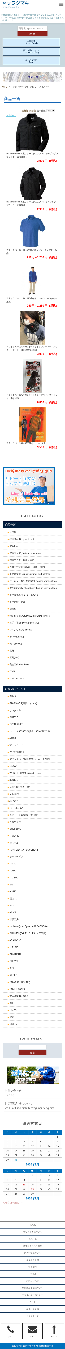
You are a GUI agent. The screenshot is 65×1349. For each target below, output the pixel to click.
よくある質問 (32, 1260)
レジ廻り (14, 532)
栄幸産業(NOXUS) (18, 996)
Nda (11, 905)
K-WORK (14, 835)
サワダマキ (15, 710)
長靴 (11, 650)
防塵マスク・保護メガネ (21, 560)
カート (32, 1302)
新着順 (32, 110)
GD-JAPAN (15, 954)
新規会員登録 (32, 1309)
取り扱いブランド (15, 688)
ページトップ (54, 1336)
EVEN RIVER (16, 724)
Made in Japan (16, 678)
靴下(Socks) (15, 643)
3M (11, 884)
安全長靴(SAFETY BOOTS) (24, 595)
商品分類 (10, 524)
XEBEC (13, 975)
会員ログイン (32, 1316)
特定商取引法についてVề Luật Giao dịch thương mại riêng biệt (29, 1106)
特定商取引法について (32, 1288)
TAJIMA (13, 877)
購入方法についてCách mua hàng (31, 51)
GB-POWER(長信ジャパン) (23, 703)
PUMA (12, 696)
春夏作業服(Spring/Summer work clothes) (30, 574)
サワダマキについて (32, 1232)
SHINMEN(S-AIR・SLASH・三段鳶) (27, 933)
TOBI (12, 671)
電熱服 (12, 609)
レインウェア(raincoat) (20, 629)
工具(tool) (14, 657)
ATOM (12, 738)
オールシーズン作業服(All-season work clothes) (33, 581)
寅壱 (11, 1017)
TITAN (12, 863)
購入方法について (32, 1253)
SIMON (13, 1024)
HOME (4, 87)
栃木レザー (15, 780)
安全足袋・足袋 (17, 602)
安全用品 (14, 546)
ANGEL (13, 891)
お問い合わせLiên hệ (13, 1093)
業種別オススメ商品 (32, 1246)
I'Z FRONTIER (16, 752)
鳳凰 (11, 968)
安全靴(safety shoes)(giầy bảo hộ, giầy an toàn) (33, 588)
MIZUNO (13, 947)
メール (32, 1336)
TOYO (12, 870)
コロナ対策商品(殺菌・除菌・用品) (27, 567)
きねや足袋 (15, 822)
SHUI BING (15, 828)
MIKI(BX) (14, 794)
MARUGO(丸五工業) (19, 787)
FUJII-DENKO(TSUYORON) (23, 849)
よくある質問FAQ (31, 60)
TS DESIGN (16, 808)
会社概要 (32, 1274)
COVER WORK (17, 989)
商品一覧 (32, 1239)
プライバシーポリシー (32, 1295)
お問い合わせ (32, 1281)
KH (11, 1003)
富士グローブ (16, 745)
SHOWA (13, 961)
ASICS (12, 912)
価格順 (25, 110)
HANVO (13, 1010)
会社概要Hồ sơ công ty (31, 42)
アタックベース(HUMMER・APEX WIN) (29, 759)
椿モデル (14, 842)
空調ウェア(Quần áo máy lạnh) (25, 553)
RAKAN (13, 766)
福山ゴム (14, 898)
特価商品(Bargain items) (21, 539)
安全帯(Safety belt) (19, 664)
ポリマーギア (16, 856)
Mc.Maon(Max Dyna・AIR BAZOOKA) (28, 926)
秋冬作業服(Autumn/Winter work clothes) (29, 616)
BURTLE (13, 717)
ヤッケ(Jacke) (16, 636)
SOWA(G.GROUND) (19, 982)
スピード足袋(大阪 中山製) (23, 815)
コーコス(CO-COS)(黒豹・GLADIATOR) (29, 731)
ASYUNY (14, 801)
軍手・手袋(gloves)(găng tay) (24, 622)
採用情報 (32, 1267)
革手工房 (14, 919)
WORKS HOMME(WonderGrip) (25, 773)
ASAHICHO (15, 940)
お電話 (10, 1336)
